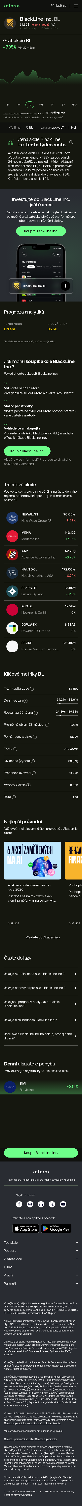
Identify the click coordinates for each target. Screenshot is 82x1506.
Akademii (27, 464)
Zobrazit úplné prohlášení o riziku (44, 1423)
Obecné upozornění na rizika (19, 1439)
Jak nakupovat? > (53, 127)
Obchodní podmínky (15, 1423)
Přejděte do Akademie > (43, 937)
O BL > (30, 127)
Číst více (13, 923)
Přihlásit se (58, 5)
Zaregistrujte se (11, 113)
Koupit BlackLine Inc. (41, 231)
